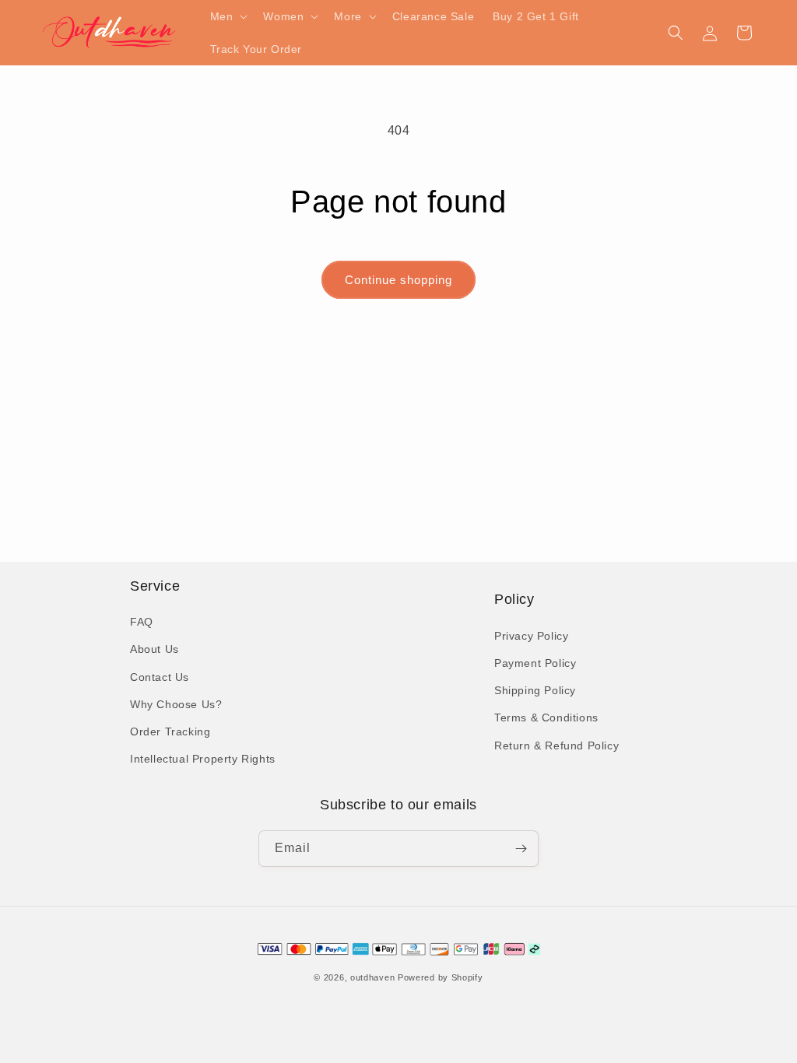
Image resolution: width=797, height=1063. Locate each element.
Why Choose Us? (176, 704)
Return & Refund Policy (556, 745)
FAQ (141, 622)
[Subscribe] (521, 848)
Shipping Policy (535, 690)
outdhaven (372, 977)
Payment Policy (535, 663)
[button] (228, 16)
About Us (154, 649)
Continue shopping (398, 279)
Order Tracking (170, 731)
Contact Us (159, 677)
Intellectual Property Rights (203, 759)
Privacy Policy (531, 636)
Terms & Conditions (546, 717)
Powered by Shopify (440, 977)
